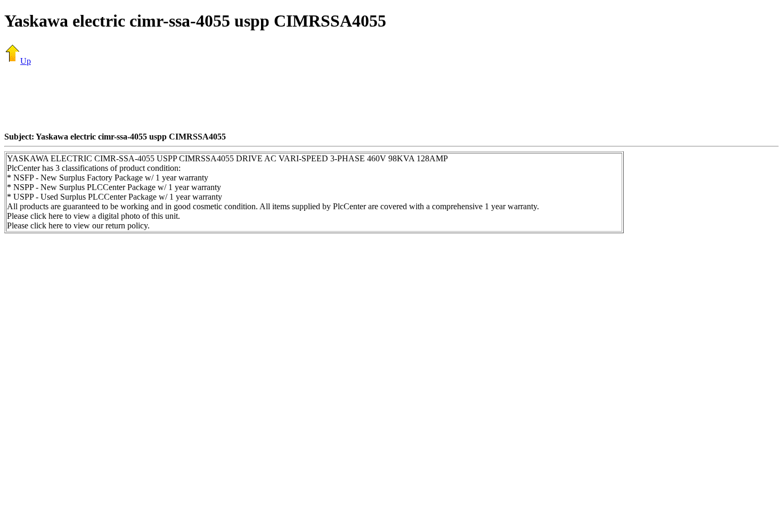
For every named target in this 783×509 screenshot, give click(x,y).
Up (25, 60)
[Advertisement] (391, 98)
